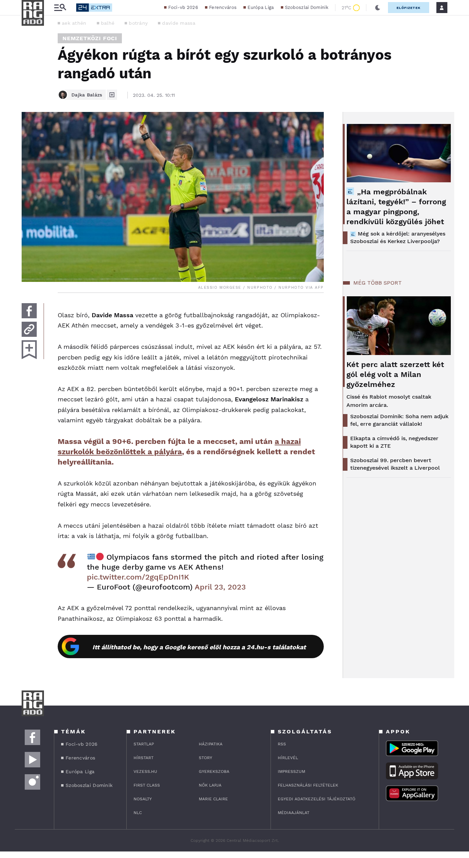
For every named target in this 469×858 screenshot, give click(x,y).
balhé (108, 23)
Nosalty (143, 799)
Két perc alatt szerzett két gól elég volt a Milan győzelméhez (395, 374)
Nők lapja (210, 785)
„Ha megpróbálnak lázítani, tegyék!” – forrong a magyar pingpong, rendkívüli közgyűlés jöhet (396, 206)
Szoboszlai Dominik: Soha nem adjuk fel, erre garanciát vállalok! (399, 420)
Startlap (144, 744)
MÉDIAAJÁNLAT (293, 812)
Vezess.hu (145, 771)
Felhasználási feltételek (308, 785)
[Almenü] (60, 7)
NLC (138, 812)
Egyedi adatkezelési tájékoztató (316, 799)
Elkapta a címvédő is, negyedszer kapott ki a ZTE (394, 442)
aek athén (74, 23)
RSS (282, 744)
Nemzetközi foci (89, 38)
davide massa (178, 23)
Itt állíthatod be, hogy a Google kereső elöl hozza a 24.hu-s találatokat (199, 647)
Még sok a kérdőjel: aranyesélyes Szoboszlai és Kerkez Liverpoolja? (397, 237)
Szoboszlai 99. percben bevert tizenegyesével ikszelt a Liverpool (395, 464)
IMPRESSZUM (291, 771)
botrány (138, 23)
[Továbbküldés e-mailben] (29, 329)
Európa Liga (261, 7)
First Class (147, 785)
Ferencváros (223, 7)
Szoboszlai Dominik (306, 7)
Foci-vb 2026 (183, 7)
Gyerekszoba (214, 771)
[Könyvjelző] (29, 349)
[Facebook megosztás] (29, 310)
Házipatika (210, 744)
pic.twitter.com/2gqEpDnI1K (138, 577)
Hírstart (143, 757)
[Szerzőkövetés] (112, 95)
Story (205, 757)
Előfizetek (409, 8)
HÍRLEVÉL (288, 757)
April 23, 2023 (220, 587)
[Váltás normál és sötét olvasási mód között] (378, 7)
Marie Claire (213, 799)
